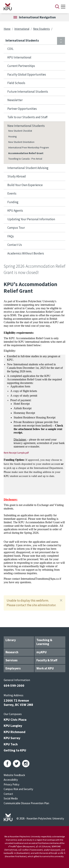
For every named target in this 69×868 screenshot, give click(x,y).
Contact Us (14, 245)
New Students (41, 29)
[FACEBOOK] (7, 763)
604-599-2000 (14, 685)
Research (12, 652)
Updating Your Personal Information (31, 219)
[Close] (61, 600)
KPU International (19, 57)
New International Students (26, 126)
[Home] (24, 6)
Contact (8, 794)
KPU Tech (11, 744)
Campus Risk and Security (18, 789)
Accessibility (11, 779)
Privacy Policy (11, 784)
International (21, 29)
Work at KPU (45, 668)
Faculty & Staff (46, 660)
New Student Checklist (20, 130)
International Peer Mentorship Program (28, 147)
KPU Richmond (14, 732)
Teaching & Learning (44, 642)
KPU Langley (13, 725)
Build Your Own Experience (25, 185)
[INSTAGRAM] (25, 763)
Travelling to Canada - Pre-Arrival (25, 158)
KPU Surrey (12, 738)
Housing (12, 136)
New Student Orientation (21, 142)
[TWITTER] (16, 763)
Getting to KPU (15, 750)
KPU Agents (15, 210)
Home (7, 29)
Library (11, 640)
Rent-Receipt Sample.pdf (16, 452)
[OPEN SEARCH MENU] (57, 6)
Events (11, 193)
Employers (13, 668)
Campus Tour (16, 228)
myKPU (41, 652)
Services (11, 660)
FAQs (10, 236)
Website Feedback (14, 775)
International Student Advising (27, 168)
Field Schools (16, 83)
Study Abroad (16, 176)
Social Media (11, 798)
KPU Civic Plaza (15, 719)
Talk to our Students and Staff (27, 117)
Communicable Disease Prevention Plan (26, 803)
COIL (10, 49)
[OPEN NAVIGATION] (63, 6)
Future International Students (27, 92)
